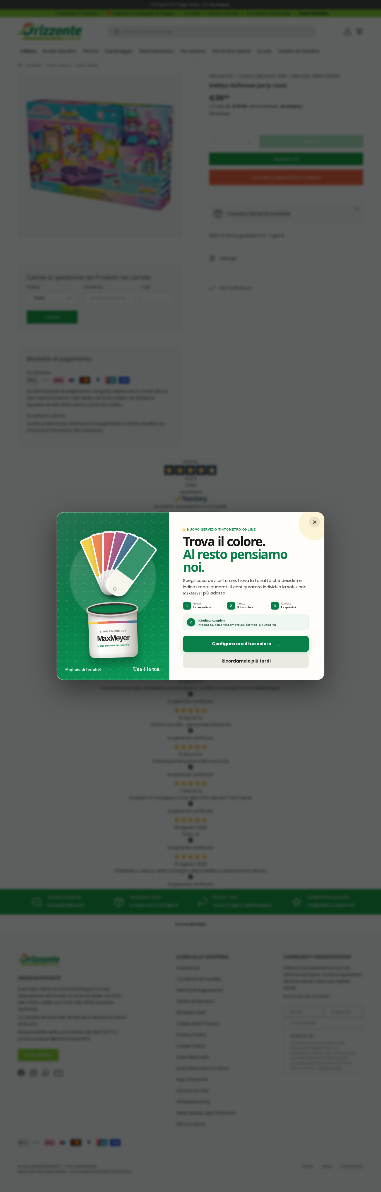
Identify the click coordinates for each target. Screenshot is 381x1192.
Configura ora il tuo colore (246, 644)
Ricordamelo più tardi (246, 661)
